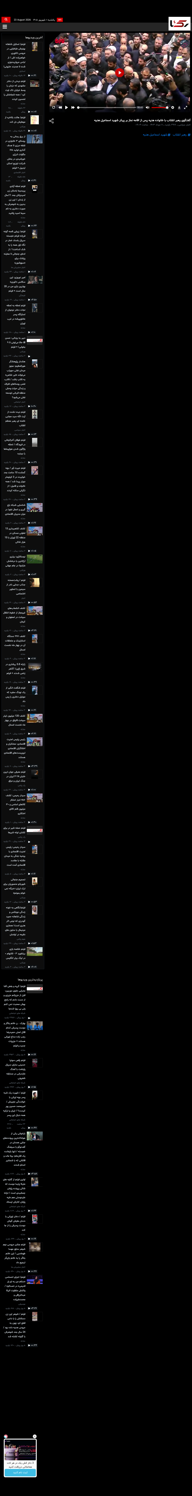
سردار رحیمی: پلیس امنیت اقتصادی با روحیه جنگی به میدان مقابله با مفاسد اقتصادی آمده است (14, 856)
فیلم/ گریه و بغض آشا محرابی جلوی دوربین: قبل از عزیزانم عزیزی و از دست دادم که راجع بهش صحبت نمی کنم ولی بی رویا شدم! (14, 997)
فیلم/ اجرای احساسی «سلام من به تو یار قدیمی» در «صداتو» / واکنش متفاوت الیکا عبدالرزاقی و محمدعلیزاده (15, 1288)
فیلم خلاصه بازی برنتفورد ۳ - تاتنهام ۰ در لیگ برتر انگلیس (15, 953)
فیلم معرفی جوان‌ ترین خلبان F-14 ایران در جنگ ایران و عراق (14, 776)
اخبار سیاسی (19, 430)
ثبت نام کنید (20, 1473)
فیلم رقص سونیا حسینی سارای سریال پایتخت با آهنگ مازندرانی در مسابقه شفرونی (15, 1069)
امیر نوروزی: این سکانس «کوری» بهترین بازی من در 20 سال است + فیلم (14, 284)
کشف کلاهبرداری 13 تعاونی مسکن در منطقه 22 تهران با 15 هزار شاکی (15, 535)
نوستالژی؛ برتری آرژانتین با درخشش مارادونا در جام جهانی (15, 561)
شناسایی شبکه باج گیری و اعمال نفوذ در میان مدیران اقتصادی (15, 509)
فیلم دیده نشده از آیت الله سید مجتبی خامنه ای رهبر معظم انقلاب (15, 418)
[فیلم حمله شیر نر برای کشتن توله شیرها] (35, 834)
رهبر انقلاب (180, 135)
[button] (5, 27)
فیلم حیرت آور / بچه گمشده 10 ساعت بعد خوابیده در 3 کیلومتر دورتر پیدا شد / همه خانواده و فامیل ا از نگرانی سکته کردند (14, 479)
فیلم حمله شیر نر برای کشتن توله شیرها (14, 830)
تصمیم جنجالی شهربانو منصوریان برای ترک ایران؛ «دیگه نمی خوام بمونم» (14, 886)
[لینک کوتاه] (51, 121)
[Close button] (35, 1436)
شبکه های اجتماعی (17, 1013)
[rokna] (179, 23)
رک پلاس (21, 785)
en (59, 20)
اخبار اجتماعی (19, 402)
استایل (22, 71)
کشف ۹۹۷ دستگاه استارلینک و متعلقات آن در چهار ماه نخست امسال (14, 643)
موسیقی (21, 1304)
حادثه (23, 103)
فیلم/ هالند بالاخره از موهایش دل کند (15, 120)
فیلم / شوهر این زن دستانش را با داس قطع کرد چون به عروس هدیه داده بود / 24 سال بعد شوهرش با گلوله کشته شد (14, 1325)
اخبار (23, 598)
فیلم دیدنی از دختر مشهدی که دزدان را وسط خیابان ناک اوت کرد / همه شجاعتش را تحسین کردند (14, 90)
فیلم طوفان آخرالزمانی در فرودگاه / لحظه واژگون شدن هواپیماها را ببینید (14, 446)
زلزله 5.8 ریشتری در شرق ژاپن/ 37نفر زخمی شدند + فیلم (15, 669)
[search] (6, 20)
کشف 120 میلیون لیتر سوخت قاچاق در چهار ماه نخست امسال (14, 720)
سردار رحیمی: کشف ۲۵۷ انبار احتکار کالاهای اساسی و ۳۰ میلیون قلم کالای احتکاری (15, 804)
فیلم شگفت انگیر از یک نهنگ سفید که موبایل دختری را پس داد (15, 694)
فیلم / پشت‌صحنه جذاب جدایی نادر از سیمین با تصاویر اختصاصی (15, 587)
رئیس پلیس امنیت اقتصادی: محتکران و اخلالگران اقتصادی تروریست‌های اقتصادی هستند (14, 748)
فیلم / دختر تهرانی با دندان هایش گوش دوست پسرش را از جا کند (14, 1223)
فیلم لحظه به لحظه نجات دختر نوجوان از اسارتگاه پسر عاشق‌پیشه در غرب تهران (15, 314)
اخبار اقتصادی (19, 172)
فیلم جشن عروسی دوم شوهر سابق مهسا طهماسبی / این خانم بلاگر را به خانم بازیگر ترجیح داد (14, 1253)
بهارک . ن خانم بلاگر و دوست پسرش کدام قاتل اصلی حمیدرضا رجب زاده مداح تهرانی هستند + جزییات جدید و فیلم (14, 1034)
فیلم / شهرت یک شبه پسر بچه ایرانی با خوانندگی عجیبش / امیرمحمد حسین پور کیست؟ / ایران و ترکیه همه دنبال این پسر (14, 1104)
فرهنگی (22, 295)
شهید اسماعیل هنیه (155, 135)
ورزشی (22, 126)
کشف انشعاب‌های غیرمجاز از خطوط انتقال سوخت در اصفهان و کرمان (14, 615)
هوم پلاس (21, 939)
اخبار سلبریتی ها (18, 267)
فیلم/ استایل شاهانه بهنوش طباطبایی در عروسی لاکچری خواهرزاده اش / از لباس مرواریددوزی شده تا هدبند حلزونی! (14, 55)
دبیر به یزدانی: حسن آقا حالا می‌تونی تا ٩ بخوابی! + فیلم (15, 342)
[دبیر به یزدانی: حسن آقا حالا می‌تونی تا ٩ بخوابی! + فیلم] (35, 347)
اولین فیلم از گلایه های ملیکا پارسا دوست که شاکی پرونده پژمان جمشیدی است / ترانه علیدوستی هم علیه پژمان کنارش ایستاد (14, 1191)
